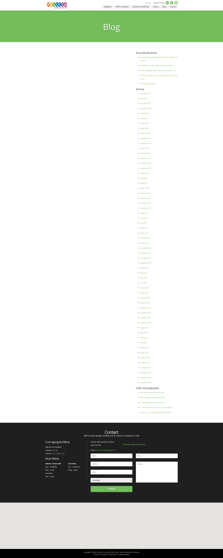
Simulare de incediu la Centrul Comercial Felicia (157, 65)
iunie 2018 (144, 183)
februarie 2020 (145, 133)
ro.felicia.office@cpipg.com (105, 450)
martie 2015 (144, 353)
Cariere (155, 7)
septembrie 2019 (146, 143)
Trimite (111, 488)
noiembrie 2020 (146, 108)
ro (147, 3)
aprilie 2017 (144, 228)
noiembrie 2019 (146, 138)
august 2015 (144, 328)
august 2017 (144, 213)
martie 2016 (144, 293)
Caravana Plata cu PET (148, 84)
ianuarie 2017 (145, 243)
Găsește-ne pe (159, 3)
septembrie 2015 (146, 323)
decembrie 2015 (146, 308)
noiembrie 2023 (146, 93)
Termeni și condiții (100, 554)
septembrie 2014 (146, 382)
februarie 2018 (145, 193)
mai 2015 (144, 343)
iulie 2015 (144, 333)
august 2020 (144, 113)
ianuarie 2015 (145, 362)
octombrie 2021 (146, 103)
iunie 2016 (144, 278)
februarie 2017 (145, 238)
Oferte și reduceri (121, 7)
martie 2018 (144, 188)
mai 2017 (144, 223)
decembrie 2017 (146, 198)
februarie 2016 (145, 298)
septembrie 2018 (146, 168)
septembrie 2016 (146, 263)
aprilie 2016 (144, 288)
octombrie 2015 (146, 318)
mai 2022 (144, 98)
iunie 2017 (144, 218)
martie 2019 (144, 148)
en (150, 3)
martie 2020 (144, 128)
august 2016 (144, 268)
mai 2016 (144, 283)
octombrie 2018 (146, 163)
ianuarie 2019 (145, 153)
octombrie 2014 (146, 377)
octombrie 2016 (146, 258)
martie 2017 (144, 233)
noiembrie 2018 (146, 158)
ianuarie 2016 (145, 303)
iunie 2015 (144, 338)
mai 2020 (144, 118)
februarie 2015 (145, 358)
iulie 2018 (144, 178)
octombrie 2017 (146, 203)
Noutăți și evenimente (140, 7)
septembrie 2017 (146, 208)
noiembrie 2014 (146, 372)
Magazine (107, 7)
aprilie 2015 (144, 348)
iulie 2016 (144, 273)
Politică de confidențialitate (119, 554)
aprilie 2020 (144, 123)
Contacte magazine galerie (133, 444)
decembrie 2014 (146, 367)
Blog (164, 7)
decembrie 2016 (146, 248)
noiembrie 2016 (146, 253)
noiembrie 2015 (146, 313)
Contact (173, 7)
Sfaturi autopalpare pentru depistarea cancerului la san (158, 70)
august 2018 (144, 173)
